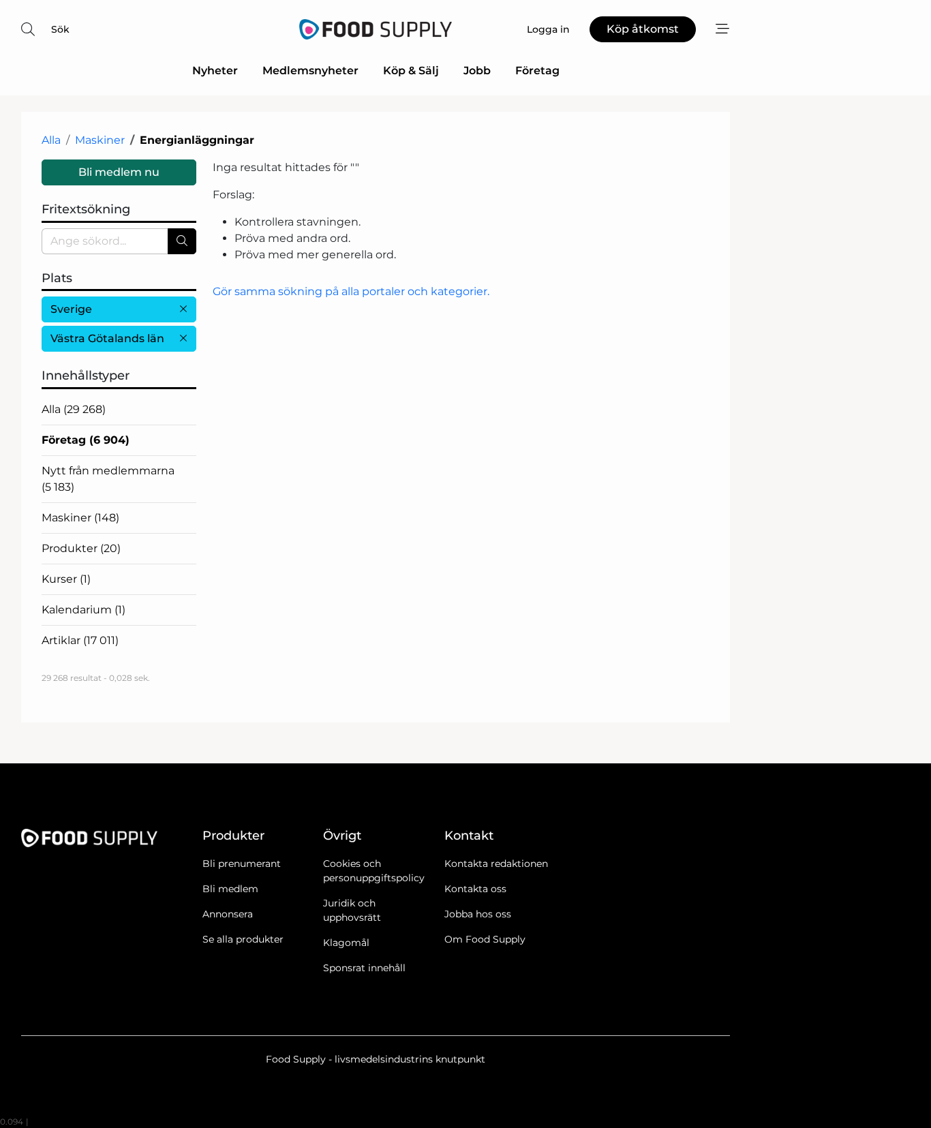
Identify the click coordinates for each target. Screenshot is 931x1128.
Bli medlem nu (118, 172)
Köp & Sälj (411, 70)
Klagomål (346, 942)
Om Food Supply (484, 939)
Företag (537, 70)
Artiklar (80, 640)
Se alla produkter (243, 939)
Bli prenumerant (241, 863)
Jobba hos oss (477, 914)
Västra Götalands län (107, 338)
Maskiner (100, 140)
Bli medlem (230, 889)
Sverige (71, 309)
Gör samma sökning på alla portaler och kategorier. (351, 291)
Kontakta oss (475, 889)
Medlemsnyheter (310, 70)
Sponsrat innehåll (364, 968)
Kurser (66, 579)
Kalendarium (83, 609)
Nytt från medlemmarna (108, 478)
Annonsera (227, 914)
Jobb (477, 70)
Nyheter (215, 70)
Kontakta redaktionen (496, 863)
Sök (60, 29)
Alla (51, 140)
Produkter (81, 548)
